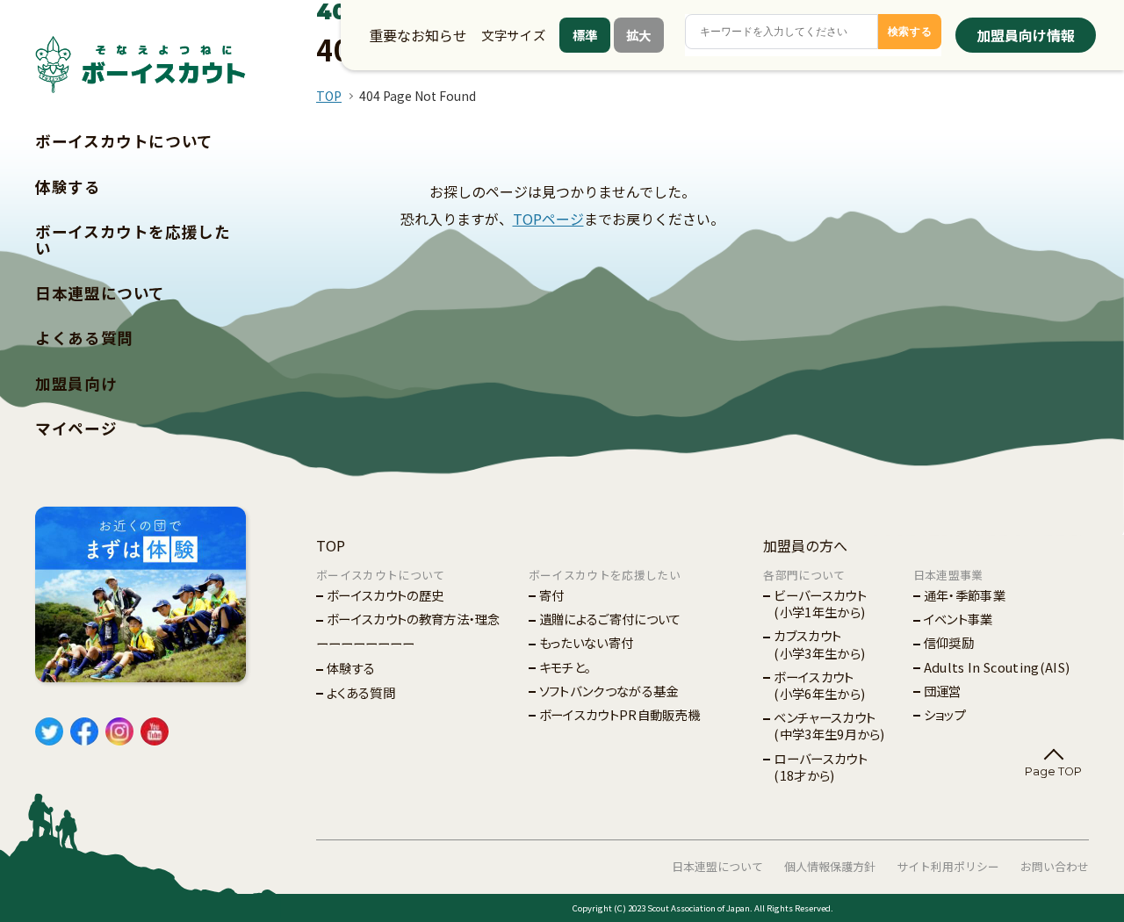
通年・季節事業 (964, 595)
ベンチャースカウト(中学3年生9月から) (829, 725)
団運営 (943, 690)
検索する (910, 31)
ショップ (945, 714)
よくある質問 (84, 338)
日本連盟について (100, 293)
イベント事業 (958, 618)
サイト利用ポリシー (948, 866)
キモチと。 (565, 667)
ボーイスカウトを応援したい (133, 239)
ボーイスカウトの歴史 (385, 595)
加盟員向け (76, 383)
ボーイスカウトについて (124, 141)
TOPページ (548, 218)
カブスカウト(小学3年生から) (819, 643)
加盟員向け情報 (1025, 35)
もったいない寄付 (586, 642)
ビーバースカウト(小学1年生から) (820, 603)
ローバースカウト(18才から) (821, 766)
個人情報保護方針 (829, 866)
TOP (329, 95)
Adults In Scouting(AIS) (997, 667)
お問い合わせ (1054, 866)
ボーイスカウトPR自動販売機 (619, 714)
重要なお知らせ (418, 35)
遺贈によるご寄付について (610, 618)
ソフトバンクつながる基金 (609, 690)
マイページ (76, 428)
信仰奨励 (949, 642)
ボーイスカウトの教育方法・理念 (414, 618)
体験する (68, 187)
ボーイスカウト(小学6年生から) (819, 685)
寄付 (552, 595)
